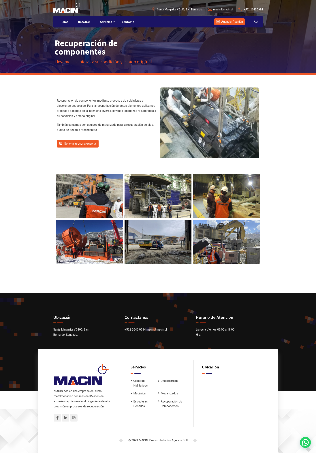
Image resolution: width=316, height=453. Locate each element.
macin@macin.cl (223, 9)
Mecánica (139, 393)
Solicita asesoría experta (80, 143)
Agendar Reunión (232, 21)
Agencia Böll (180, 440)
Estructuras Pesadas (140, 404)
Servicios (106, 22)
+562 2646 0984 (253, 9)
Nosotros (84, 22)
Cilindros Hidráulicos (140, 383)
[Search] (256, 22)
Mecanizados (169, 393)
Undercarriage (169, 381)
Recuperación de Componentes (171, 404)
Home (64, 22)
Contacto (128, 22)
